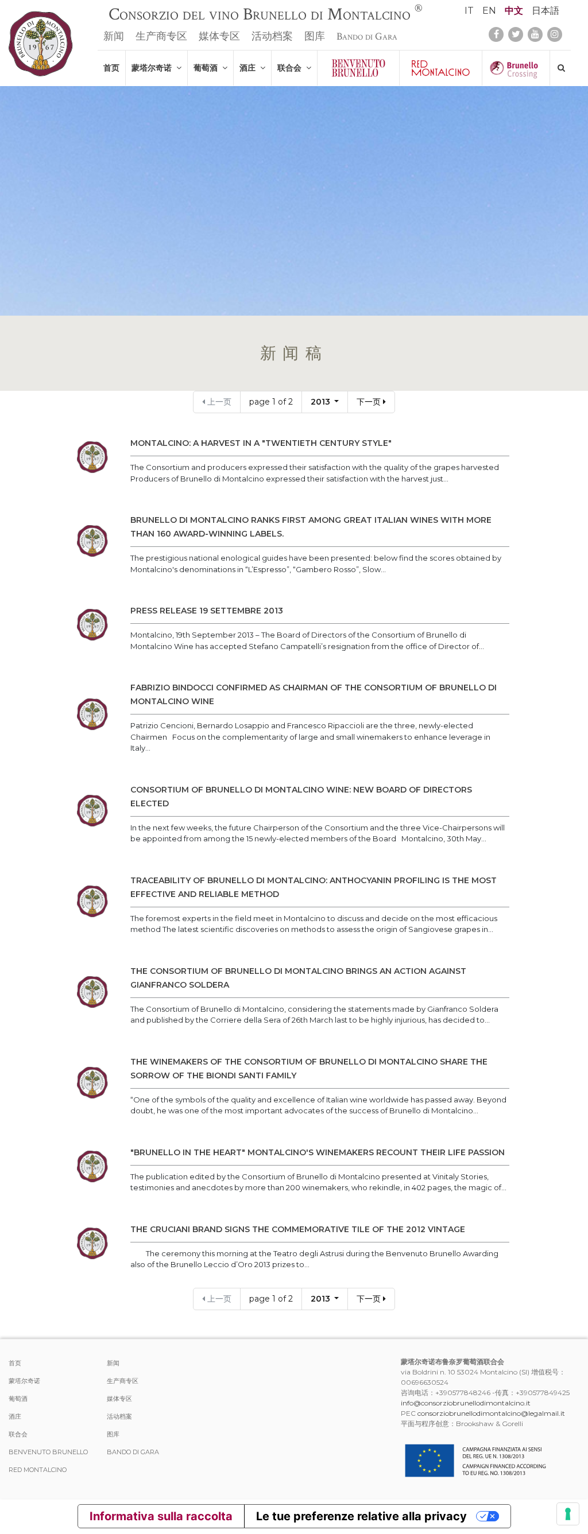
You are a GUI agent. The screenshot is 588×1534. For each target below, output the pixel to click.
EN (489, 10)
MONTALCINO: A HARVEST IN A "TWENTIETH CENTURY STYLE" (261, 443)
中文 (514, 10)
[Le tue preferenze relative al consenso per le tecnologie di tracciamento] (568, 1514)
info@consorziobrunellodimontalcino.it (466, 1403)
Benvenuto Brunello (48, 1452)
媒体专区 (219, 36)
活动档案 (272, 36)
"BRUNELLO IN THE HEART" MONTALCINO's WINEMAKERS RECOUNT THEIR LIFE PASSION (317, 1152)
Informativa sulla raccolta (161, 1516)
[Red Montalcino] (441, 68)
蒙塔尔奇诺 (153, 68)
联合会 (291, 68)
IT (469, 10)
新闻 (113, 36)
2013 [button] (321, 402)
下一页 (370, 402)
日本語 (545, 10)
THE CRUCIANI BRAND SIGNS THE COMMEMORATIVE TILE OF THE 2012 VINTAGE (297, 1229)
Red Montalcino (38, 1470)
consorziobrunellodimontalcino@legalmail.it (491, 1413)
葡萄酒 (208, 68)
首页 (111, 68)
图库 (314, 36)
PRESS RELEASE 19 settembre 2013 (206, 610)
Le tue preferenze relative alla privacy (361, 1516)
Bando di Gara (366, 36)
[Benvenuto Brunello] (358, 68)
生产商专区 (161, 36)
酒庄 (249, 68)
